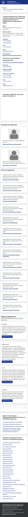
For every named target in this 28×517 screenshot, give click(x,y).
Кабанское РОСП (7, 455)
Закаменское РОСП (7, 463)
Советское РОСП (7, 478)
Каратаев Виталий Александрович (12, 267)
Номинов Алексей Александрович (12, 212)
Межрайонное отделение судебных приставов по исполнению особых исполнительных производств (12, 430)
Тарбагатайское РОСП (8, 474)
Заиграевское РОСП (8, 451)
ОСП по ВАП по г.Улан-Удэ (9, 446)
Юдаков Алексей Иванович (10, 299)
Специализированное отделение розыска (13, 426)
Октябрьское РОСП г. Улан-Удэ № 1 (11, 480)
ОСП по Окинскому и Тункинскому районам (14, 484)
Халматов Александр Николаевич (12, 190)
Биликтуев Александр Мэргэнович (12, 233)
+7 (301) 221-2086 (7, 77)
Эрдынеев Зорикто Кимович (10, 288)
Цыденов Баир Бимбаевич (10, 201)
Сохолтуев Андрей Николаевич (11, 278)
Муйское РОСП (6, 476)
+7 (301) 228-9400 (7, 66)
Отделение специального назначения (12, 422)
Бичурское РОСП (7, 449)
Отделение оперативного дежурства (12, 424)
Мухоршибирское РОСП (9, 465)
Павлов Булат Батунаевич (10, 165)
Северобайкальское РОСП (9, 482)
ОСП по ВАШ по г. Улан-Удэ (9, 496)
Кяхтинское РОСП (7, 467)
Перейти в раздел (7, 336)
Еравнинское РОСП (7, 459)
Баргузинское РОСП (8, 498)
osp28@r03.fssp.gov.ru (8, 51)
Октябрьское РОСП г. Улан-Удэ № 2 (11, 442)
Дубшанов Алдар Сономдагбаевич (12, 244)
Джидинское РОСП (7, 457)
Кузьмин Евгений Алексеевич (11, 179)
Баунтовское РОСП (7, 444)
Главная (4, 7)
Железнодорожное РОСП (9, 490)
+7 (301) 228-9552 (7, 40)
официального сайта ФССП (9, 514)
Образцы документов (8, 317)
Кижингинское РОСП (8, 469)
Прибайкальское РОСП (8, 488)
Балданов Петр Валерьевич (10, 222)
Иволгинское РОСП (7, 453)
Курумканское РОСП (8, 461)
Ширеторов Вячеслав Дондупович (12, 55)
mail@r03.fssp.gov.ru (8, 85)
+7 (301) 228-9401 (7, 43)
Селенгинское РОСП (8, 472)
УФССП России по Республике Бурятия (13, 9)
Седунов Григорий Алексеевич (11, 310)
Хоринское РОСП (7, 486)
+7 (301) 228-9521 (7, 71)
